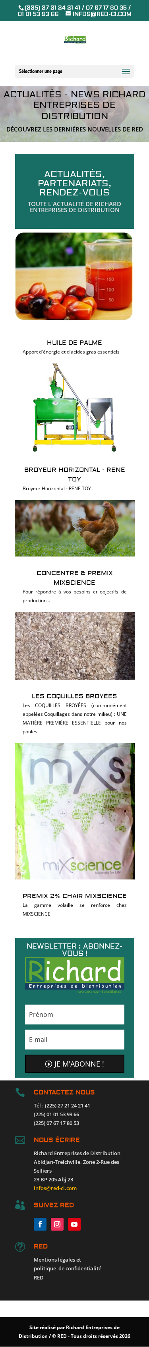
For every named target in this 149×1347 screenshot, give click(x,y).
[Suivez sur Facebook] (40, 1224)
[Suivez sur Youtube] (74, 1224)
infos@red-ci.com (55, 1188)
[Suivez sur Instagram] (57, 1224)
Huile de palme (74, 343)
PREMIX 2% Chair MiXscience (75, 896)
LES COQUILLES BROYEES (74, 696)
